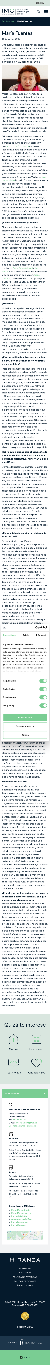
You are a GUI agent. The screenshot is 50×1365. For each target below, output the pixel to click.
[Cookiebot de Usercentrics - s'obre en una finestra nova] (35, 628)
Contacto (25, 1268)
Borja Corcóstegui (23, 268)
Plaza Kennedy (19, 1225)
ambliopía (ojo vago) (18, 146)
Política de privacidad (25, 1277)
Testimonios (8, 21)
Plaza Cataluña (19, 1216)
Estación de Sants (20, 1210)
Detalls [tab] (26, 635)
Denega (25, 735)
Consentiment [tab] (9, 635)
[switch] (43, 689)
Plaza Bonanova (19, 1222)
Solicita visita (25, 1327)
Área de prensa (25, 1286)
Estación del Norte (21, 1213)
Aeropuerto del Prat (22, 1219)
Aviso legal (25, 1273)
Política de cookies (25, 1281)
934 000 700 (19, 1120)
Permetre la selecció (25, 726)
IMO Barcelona (12, 1093)
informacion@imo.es (26, 1123)
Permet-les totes (25, 717)
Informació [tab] (41, 635)
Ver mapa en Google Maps (22, 1126)
